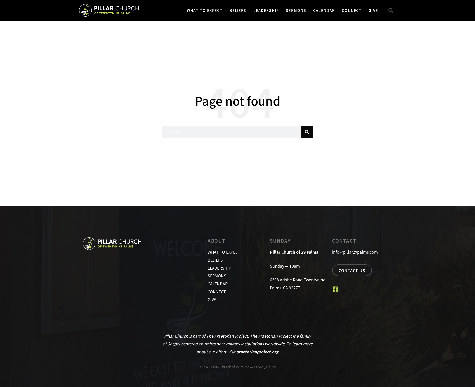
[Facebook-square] (335, 289)
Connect (352, 10)
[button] (391, 10)
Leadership (266, 10)
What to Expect (205, 10)
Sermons (296, 10)
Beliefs (238, 10)
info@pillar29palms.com (355, 252)
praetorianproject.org (257, 352)
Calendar (324, 10)
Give (373, 10)
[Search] (307, 132)
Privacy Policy (265, 366)
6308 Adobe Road (287, 280)
